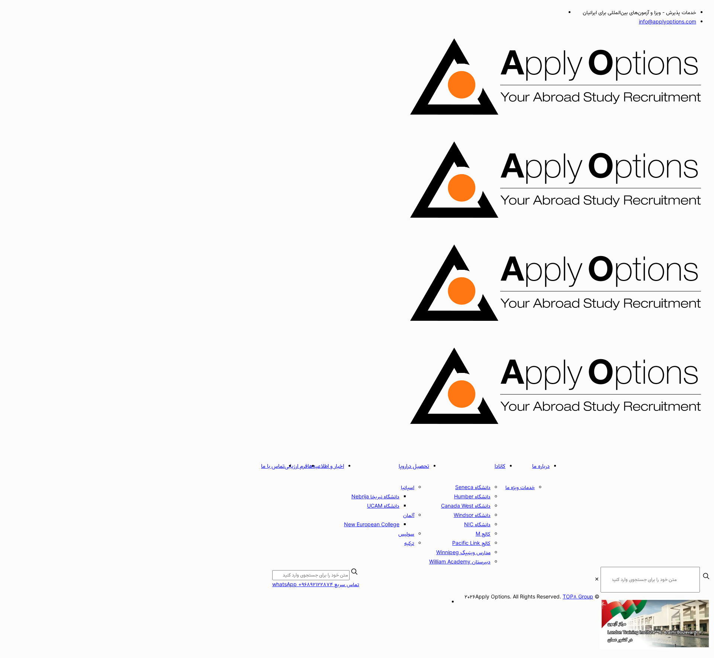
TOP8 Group (578, 597)
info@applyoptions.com (667, 22)
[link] (597, 579)
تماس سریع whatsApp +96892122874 (315, 585)
